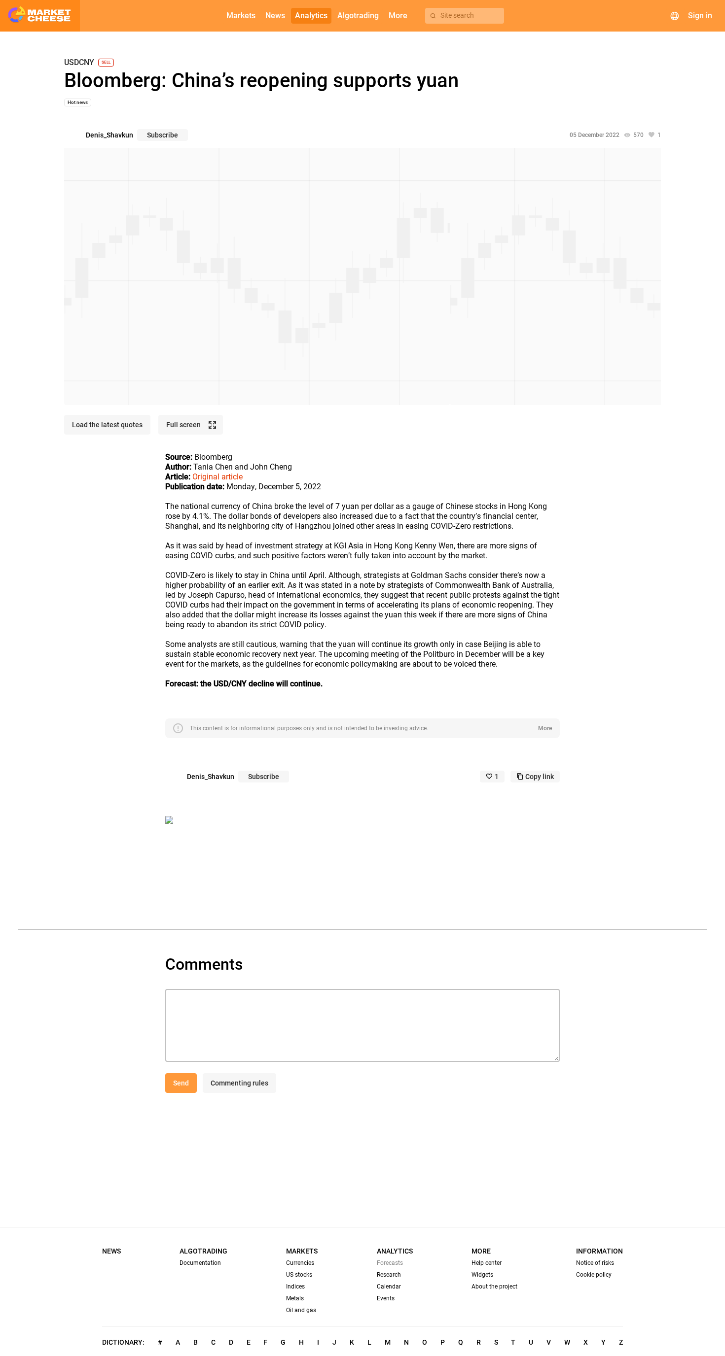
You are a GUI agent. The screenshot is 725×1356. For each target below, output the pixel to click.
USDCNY (79, 62)
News (111, 1251)
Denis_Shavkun (109, 135)
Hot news (78, 102)
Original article (217, 476)
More (545, 728)
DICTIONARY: (123, 1342)
